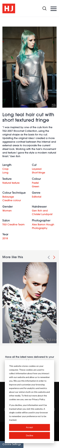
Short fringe (38, 173)
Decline (29, 435)
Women (7, 211)
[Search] (44, 8)
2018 (5, 238)
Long (5, 173)
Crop (5, 169)
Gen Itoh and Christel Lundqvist (42, 213)
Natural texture (11, 183)
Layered (36, 169)
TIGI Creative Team (13, 225)
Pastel (35, 183)
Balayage (8, 197)
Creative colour (11, 200)
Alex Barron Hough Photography (43, 227)
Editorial (36, 197)
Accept (29, 427)
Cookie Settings (12, 444)
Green (35, 187)
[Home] (8, 8)
